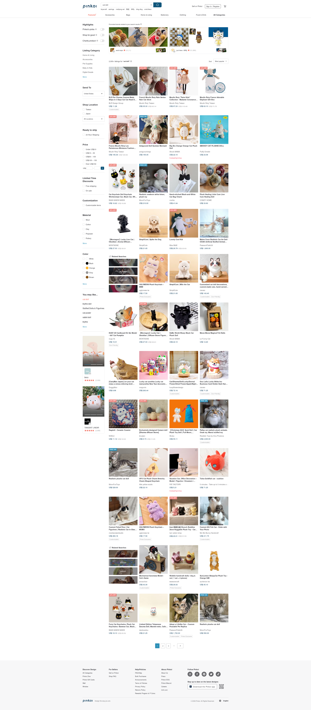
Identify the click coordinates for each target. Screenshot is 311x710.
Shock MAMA (174, 151)
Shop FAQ (112, 676)
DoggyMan (113, 387)
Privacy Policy (140, 686)
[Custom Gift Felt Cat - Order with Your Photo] (214, 511)
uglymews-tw (144, 290)
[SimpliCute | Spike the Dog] (153, 223)
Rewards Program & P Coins (145, 693)
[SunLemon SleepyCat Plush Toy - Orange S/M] (214, 559)
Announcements (141, 680)
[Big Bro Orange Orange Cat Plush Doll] (183, 129)
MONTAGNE (114, 245)
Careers (164, 686)
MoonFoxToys (144, 200)
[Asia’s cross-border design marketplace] (89, 6)
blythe (85, 321)
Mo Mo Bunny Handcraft (209, 533)
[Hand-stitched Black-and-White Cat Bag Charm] (183, 178)
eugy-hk (112, 338)
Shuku (171, 436)
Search (157, 4)
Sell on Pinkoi (197, 6)
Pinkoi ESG (165, 680)
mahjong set (120, 9)
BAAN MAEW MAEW (117, 200)
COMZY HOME (206, 200)
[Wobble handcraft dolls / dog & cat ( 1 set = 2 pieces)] (183, 559)
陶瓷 (127, 9)
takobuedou (143, 630)
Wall (84, 683)
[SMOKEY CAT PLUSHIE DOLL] (214, 129)
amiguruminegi (145, 151)
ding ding (139, 9)
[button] (102, 168)
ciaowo (202, 290)
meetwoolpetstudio (116, 533)
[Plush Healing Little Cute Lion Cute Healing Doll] (214, 178)
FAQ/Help (138, 673)
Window (85, 686)
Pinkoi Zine (87, 676)
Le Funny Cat (205, 338)
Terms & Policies (141, 683)
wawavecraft (174, 581)
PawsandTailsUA (206, 245)
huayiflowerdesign (176, 387)
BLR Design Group (116, 103)
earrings (111, 9)
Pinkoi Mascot (166, 683)
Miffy (132, 9)
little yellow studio (146, 484)
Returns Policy (140, 690)
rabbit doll (87, 317)
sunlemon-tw (205, 581)
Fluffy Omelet (205, 151)
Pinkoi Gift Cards (89, 680)
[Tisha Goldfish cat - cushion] (214, 462)
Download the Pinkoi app (204, 686)
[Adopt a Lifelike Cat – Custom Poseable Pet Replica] (183, 608)
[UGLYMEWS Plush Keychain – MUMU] (153, 511)
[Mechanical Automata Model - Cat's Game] (153, 559)
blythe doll (87, 303)
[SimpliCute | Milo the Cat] (183, 268)
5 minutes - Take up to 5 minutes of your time (217, 484)
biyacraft (104, 9)
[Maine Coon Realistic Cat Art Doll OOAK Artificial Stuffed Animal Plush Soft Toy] (214, 223)
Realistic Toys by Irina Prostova (212, 436)
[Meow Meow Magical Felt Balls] (214, 316)
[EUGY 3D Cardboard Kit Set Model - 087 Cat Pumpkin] (123, 316)
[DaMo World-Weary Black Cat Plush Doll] (183, 316)
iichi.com (164, 690)
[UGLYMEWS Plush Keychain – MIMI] (153, 268)
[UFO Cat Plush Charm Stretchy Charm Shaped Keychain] (153, 462)
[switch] (93, 29)
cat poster (87, 312)
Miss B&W (173, 245)
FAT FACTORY (175, 484)
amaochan (143, 581)
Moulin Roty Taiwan (146, 103)
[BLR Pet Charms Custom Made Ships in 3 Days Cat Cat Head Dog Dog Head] (123, 81)
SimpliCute (143, 245)
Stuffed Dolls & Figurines (93, 308)
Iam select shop (175, 533)
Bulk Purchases (140, 676)
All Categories (87, 673)
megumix (142, 387)
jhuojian (142, 436)
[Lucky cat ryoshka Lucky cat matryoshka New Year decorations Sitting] (153, 365)
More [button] (85, 77)
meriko (172, 200)
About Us (164, 673)
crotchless (147, 9)
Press (163, 676)
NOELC (112, 436)
